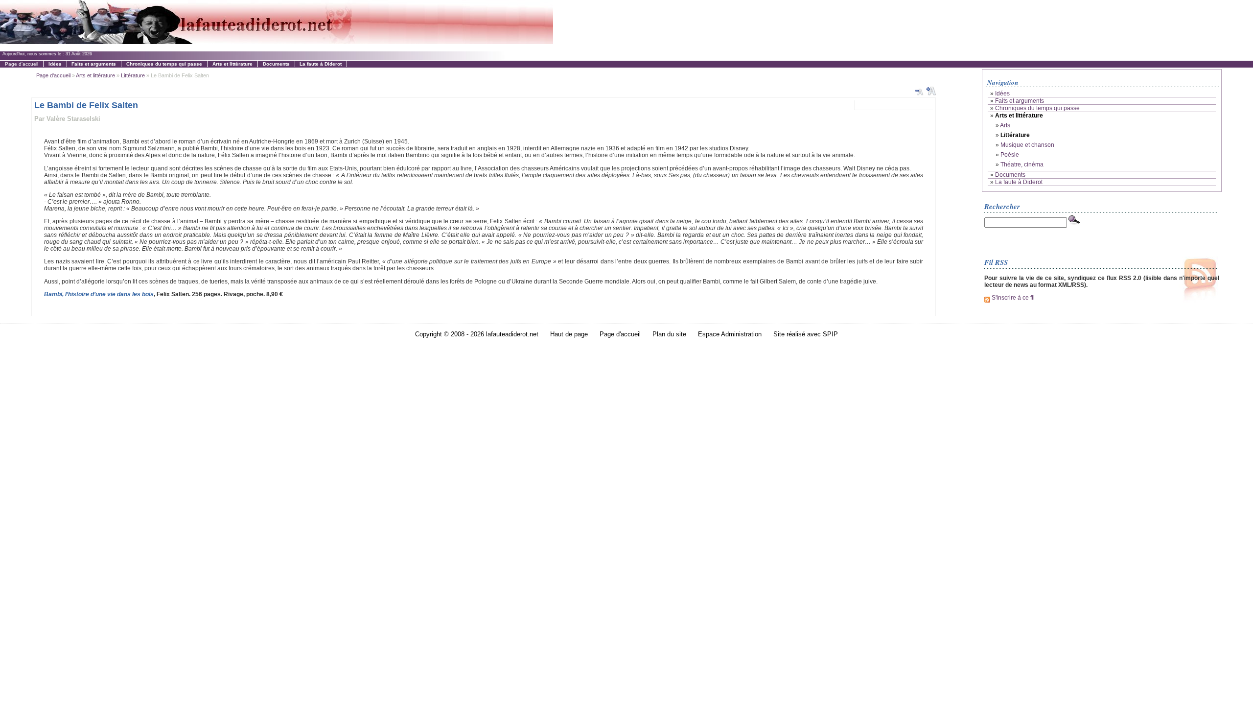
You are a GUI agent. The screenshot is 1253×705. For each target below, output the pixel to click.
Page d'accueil (21, 64)
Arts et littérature (95, 75)
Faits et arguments (1019, 100)
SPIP (830, 334)
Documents (1010, 174)
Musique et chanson (1027, 144)
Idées (1002, 93)
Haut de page (569, 334)
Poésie (1009, 154)
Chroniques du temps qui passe (1037, 108)
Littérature (133, 75)
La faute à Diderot (1019, 182)
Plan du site (669, 334)
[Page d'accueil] (276, 41)
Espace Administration (730, 334)
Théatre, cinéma (1022, 164)
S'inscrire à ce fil (1012, 297)
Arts (1005, 125)
